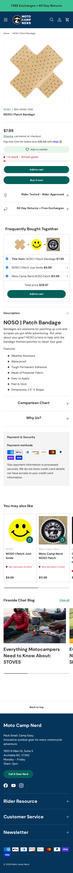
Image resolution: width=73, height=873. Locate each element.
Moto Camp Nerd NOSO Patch (51, 556)
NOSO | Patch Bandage (24, 33)
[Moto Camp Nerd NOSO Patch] (53, 530)
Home (6, 33)
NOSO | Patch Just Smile (18, 556)
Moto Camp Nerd (20, 864)
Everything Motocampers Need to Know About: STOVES (32, 655)
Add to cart (36, 169)
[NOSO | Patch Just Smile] (20, 530)
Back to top (37, 707)
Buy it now (36, 180)
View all (64, 600)
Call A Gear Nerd (18, 774)
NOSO (7, 109)
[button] (36, 149)
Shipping (8, 136)
